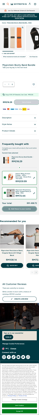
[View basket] (35, 4)
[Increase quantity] (12, 84)
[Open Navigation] (3, 4)
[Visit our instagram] (4, 357)
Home (4, 22)
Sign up (8, 337)
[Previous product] (32, 272)
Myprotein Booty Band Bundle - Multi (19, 22)
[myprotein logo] (18, 4)
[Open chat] (28, 357)
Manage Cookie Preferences (13, 344)
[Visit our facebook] (9, 357)
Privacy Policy (12, 395)
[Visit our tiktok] (14, 357)
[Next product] (36, 272)
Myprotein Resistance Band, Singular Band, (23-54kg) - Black (12, 253)
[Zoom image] (22, 27)
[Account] (30, 4)
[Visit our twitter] (23, 357)
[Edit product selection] (34, 178)
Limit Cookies (19, 405)
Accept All (19, 411)
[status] (8, 84)
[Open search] (7, 4)
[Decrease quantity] (5, 84)
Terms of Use (23, 395)
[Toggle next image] (36, 38)
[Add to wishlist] (33, 84)
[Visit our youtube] (18, 357)
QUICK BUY (14, 265)
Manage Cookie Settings (19, 399)
